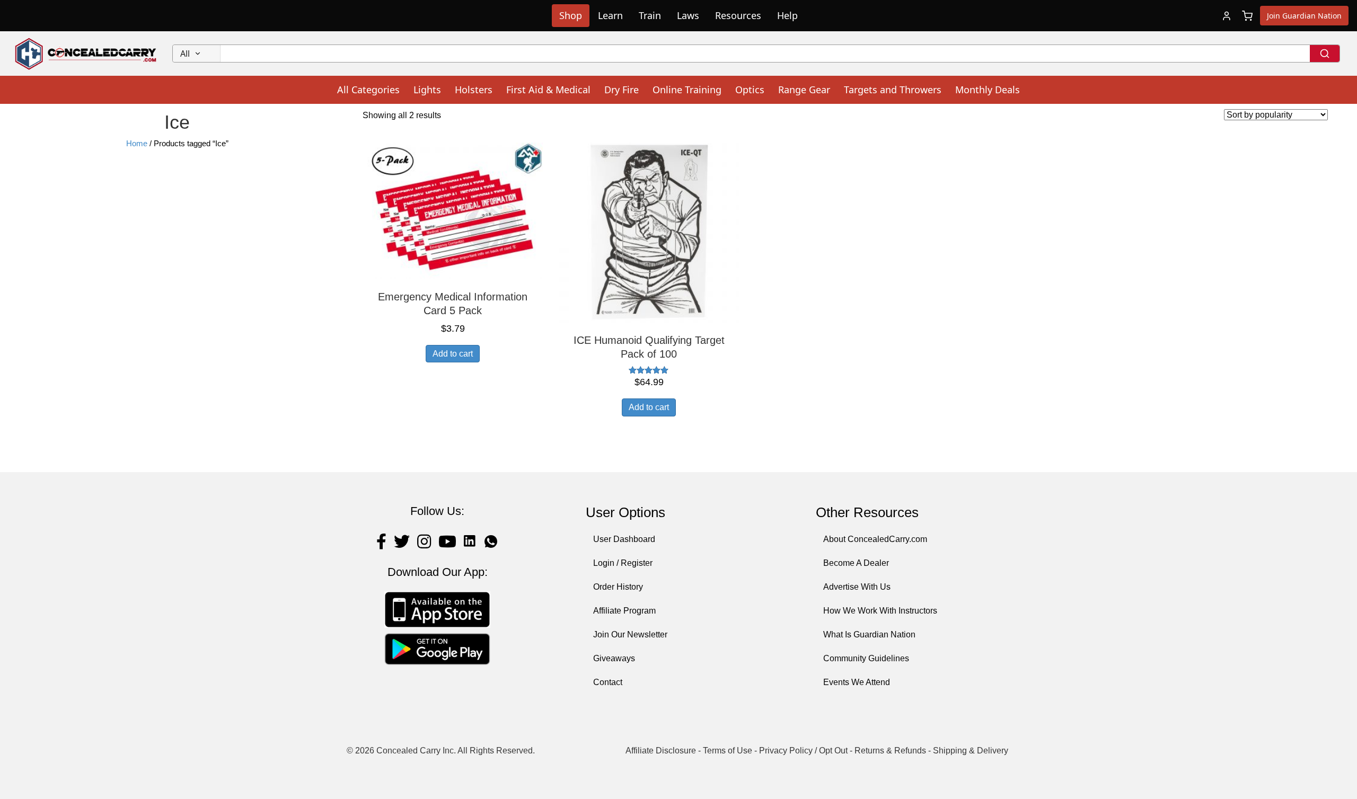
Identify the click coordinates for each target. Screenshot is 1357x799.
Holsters (473, 89)
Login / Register (623, 562)
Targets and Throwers (892, 89)
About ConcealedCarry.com (875, 539)
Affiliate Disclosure (660, 750)
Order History (618, 586)
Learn (610, 15)
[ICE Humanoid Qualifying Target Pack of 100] (649, 232)
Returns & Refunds (890, 750)
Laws (688, 15)
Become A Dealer (856, 562)
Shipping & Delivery (970, 750)
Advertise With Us (857, 586)
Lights (427, 89)
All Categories (368, 89)
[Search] (1325, 53)
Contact (607, 682)
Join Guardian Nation (1304, 16)
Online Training (687, 89)
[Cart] (1247, 15)
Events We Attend (856, 682)
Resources (738, 15)
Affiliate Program (624, 610)
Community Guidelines (866, 658)
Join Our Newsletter (630, 634)
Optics (749, 89)
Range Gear (804, 89)
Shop (570, 15)
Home (136, 143)
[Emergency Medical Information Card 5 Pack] (453, 210)
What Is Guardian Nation (869, 634)
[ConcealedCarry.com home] (86, 53)
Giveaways (614, 658)
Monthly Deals (987, 89)
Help (787, 15)
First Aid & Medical (548, 89)
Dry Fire (621, 89)
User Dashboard (624, 539)
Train (650, 15)
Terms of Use (727, 750)
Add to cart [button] (453, 353)
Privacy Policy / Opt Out (803, 750)
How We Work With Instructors (880, 610)
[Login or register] (1227, 15)
